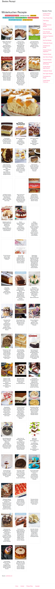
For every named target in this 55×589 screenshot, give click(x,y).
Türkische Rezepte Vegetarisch (47, 50)
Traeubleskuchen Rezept (47, 77)
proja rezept (33, 15)
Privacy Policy (29, 586)
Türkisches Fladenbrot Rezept (48, 36)
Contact (22, 586)
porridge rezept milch (27, 20)
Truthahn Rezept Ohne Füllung (47, 14)
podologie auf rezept (24, 15)
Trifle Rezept (46, 20)
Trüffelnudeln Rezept (47, 43)
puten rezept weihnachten (8, 17)
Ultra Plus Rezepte (47, 40)
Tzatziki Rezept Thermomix (46, 81)
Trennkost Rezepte (47, 59)
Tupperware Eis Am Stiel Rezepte (47, 63)
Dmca (16, 586)
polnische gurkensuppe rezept (12, 15)
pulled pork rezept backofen (15, 20)
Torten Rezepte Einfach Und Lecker (47, 32)
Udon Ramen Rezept (47, 57)
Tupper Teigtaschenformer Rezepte (47, 25)
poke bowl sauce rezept (33, 17)
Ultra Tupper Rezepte (48, 73)
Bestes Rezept (8, 1)
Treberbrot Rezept (47, 54)
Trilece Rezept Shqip (47, 18)
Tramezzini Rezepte (47, 29)
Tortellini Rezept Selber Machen (46, 67)
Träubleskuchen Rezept (46, 46)
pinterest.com (9, 576)
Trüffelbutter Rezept (47, 71)
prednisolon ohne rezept (21, 17)
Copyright (37, 586)
